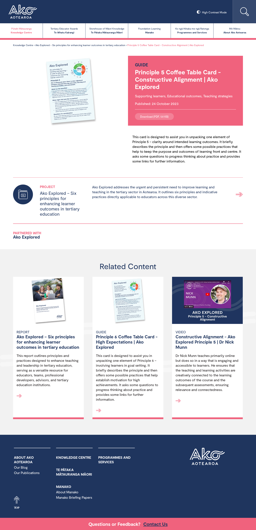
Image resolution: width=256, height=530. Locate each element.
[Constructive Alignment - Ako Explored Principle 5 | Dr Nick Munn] (207, 301)
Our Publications (27, 473)
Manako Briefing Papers (74, 497)
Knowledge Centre (21, 30)
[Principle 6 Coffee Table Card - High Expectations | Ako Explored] (127, 301)
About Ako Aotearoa (234, 30)
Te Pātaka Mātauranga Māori (106, 30)
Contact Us (155, 524)
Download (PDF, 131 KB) (154, 116)
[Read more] (19, 396)
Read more (239, 194)
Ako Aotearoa (207, 456)
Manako (149, 30)
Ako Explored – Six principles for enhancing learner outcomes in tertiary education (80, 45)
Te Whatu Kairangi (64, 30)
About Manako (67, 492)
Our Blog (21, 467)
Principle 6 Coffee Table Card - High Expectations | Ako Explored (126, 342)
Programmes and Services (192, 30)
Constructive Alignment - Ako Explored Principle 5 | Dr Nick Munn (205, 342)
